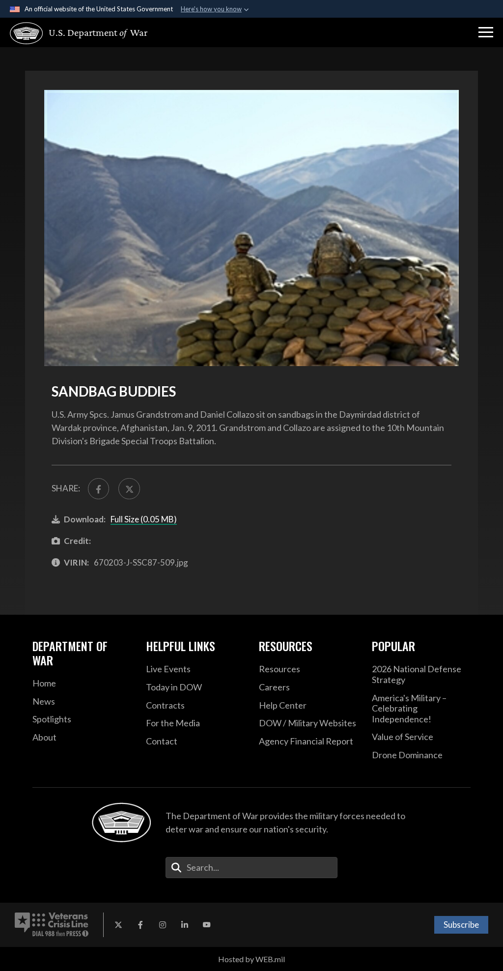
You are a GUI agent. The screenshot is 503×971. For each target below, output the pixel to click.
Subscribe (461, 924)
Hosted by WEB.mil (251, 959)
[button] (485, 32)
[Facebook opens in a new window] (140, 924)
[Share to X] (129, 488)
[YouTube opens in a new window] (206, 924)
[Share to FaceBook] (98, 488)
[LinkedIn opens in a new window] (184, 924)
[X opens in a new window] (118, 924)
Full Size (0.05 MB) (144, 519)
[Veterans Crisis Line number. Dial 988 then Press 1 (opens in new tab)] (51, 925)
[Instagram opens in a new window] (162, 924)
